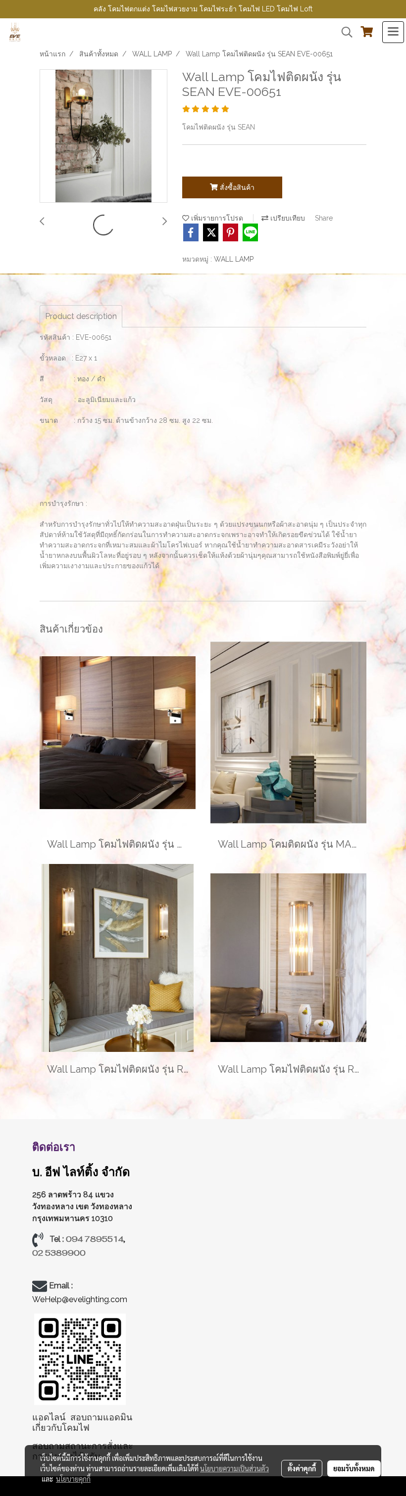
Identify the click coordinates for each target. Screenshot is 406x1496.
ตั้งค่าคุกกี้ (302, 1468)
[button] (344, 32)
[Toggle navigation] (393, 32)
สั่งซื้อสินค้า (236, 187)
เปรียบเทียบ (286, 218)
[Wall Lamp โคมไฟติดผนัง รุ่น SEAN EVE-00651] (103, 136)
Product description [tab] (81, 316)
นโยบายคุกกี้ (73, 1478)
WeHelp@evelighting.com (80, 1299)
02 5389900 (59, 1253)
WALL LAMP (234, 259)
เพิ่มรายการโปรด (216, 218)
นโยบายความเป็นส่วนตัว (234, 1468)
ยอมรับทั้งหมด (354, 1468)
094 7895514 (94, 1239)
